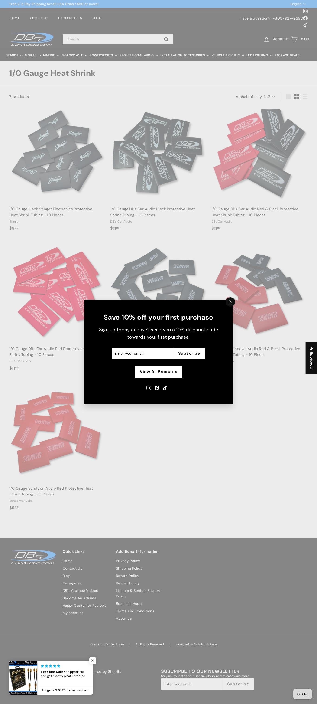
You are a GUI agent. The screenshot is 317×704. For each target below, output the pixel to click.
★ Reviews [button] (311, 358)
